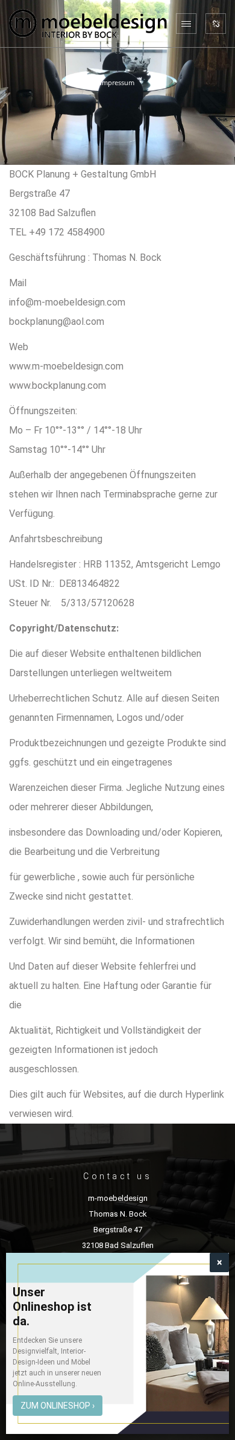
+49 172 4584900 (67, 232)
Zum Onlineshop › (57, 1405)
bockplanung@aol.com (56, 321)
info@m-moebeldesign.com (67, 302)
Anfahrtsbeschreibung (55, 539)
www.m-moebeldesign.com (66, 366)
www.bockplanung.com (57, 385)
